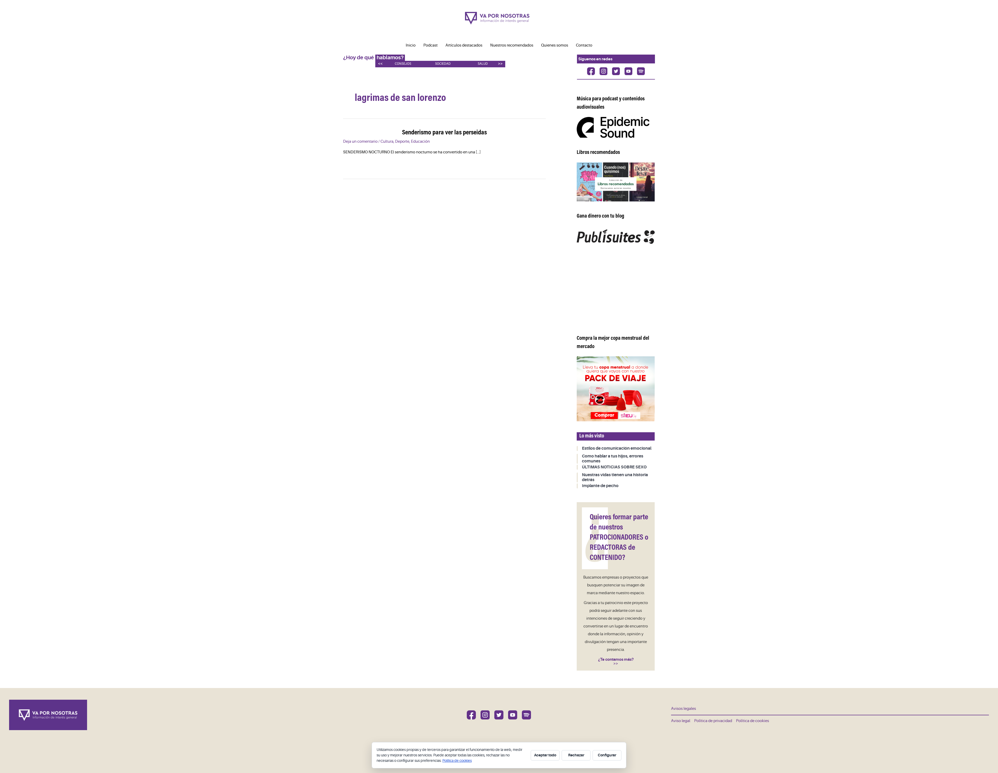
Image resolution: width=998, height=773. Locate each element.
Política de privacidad (713, 721)
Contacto (584, 45)
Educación (420, 141)
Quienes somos (554, 45)
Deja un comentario (360, 141)
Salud (483, 63)
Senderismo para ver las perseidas (444, 132)
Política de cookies (752, 721)
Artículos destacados (463, 45)
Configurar (607, 755)
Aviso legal (680, 721)
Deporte (402, 141)
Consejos (403, 63)
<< (380, 63)
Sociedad (443, 63)
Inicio (411, 45)
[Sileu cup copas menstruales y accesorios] (616, 389)
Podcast (430, 45)
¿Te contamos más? (616, 659)
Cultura (386, 141)
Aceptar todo (545, 755)
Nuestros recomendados (511, 45)
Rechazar (576, 755)
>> (500, 63)
